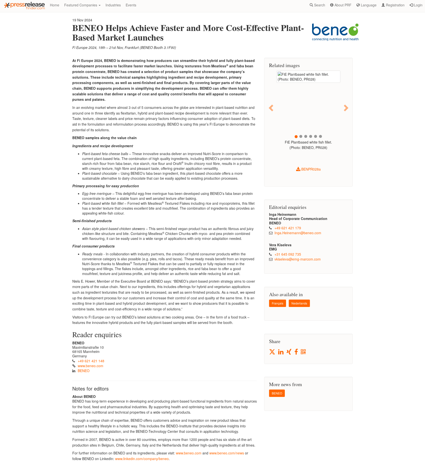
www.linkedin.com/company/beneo (142, 458)
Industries (113, 4)
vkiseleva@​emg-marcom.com (297, 259)
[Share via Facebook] (296, 352)
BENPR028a (310, 169)
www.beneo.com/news (226, 452)
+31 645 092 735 (287, 254)
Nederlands (299, 303)
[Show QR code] (303, 352)
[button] (271, 108)
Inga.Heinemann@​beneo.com (297, 232)
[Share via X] (272, 352)
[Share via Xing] (289, 352)
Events (131, 4)
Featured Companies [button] (81, 4)
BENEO (84, 370)
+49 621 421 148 (91, 360)
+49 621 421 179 (287, 227)
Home (54, 4)
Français (277, 303)
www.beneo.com (90, 365)
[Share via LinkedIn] (281, 352)
